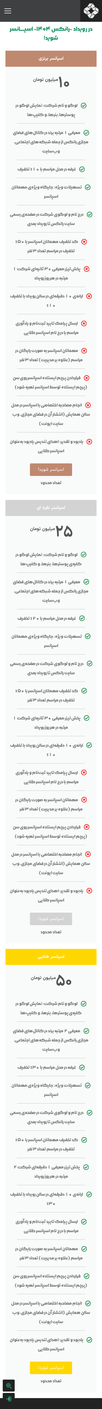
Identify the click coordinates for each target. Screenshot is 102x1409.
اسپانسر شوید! (51, 469)
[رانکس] (91, 11)
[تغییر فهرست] (7, 10)
